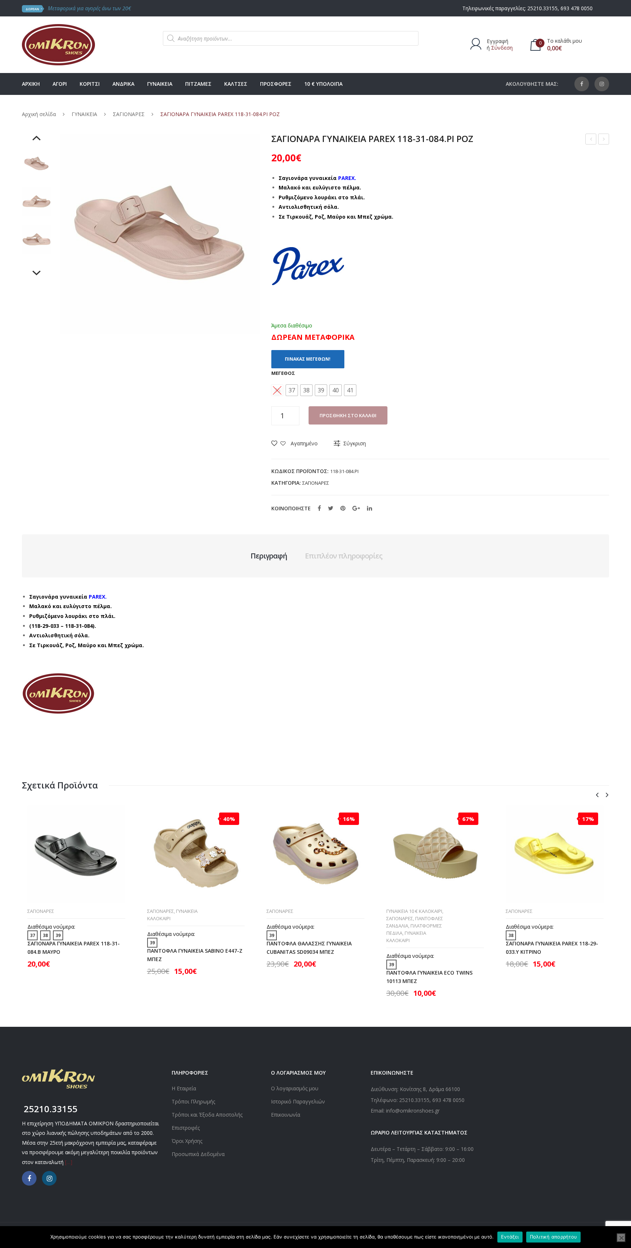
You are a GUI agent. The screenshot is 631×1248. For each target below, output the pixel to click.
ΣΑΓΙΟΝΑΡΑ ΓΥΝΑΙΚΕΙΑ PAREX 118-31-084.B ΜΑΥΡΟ (73, 947)
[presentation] (597, 795)
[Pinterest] (342, 508)
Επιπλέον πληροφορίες (343, 556)
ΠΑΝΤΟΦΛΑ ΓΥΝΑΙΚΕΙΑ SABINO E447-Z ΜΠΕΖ (194, 955)
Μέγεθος (283, 373)
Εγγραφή (497, 41)
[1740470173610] (36, 163)
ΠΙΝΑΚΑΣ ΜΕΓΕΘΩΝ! (307, 359)
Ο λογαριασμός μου (294, 1088)
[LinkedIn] (369, 508)
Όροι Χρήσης (187, 1140)
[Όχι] (621, 1237)
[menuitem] (31, 84)
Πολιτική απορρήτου (553, 1237)
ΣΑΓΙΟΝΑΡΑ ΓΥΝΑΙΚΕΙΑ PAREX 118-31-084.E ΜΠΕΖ (591, 140)
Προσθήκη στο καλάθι (348, 415)
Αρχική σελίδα (39, 114)
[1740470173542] (36, 201)
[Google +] (356, 508)
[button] (292, 390)
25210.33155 (542, 8)
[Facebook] (581, 84)
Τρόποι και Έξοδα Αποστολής (207, 1114)
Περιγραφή (269, 556)
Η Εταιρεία (184, 1088)
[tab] (269, 556)
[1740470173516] (36, 239)
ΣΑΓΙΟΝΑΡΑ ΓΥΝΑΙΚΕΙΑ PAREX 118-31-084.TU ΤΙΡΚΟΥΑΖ (604, 140)
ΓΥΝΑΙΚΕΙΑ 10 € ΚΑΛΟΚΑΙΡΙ (414, 911)
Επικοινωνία (285, 1114)
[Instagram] (601, 84)
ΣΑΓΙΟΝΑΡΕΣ (129, 114)
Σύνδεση (502, 47)
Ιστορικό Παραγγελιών (298, 1101)
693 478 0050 (577, 8)
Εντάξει (510, 1237)
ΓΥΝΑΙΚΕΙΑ (84, 114)
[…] (68, 1162)
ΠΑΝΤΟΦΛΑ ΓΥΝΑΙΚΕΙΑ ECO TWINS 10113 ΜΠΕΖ (429, 976)
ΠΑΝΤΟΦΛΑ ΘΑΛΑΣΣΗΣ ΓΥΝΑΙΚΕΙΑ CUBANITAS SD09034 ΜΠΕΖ (309, 947)
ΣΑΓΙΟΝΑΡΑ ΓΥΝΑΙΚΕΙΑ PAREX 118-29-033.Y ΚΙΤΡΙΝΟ (552, 947)
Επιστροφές (186, 1127)
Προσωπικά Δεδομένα (198, 1154)
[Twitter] (330, 508)
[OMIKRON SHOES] (58, 44)
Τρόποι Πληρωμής (193, 1101)
